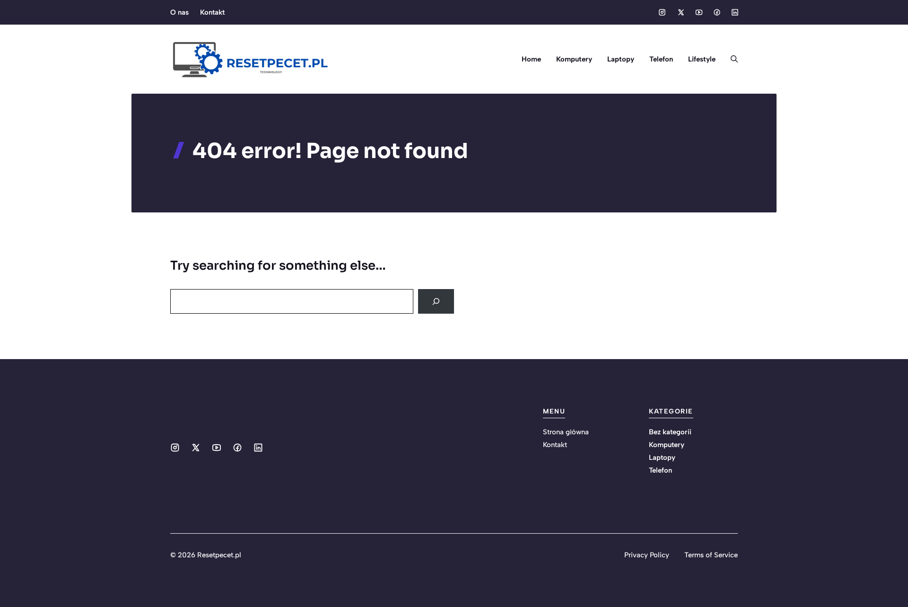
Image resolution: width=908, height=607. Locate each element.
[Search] (436, 301)
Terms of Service (711, 555)
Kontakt (212, 12)
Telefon (661, 59)
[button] (730, 59)
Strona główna (566, 432)
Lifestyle (702, 59)
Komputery (574, 59)
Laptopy (620, 59)
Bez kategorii (670, 432)
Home (531, 59)
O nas (179, 12)
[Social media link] (662, 12)
